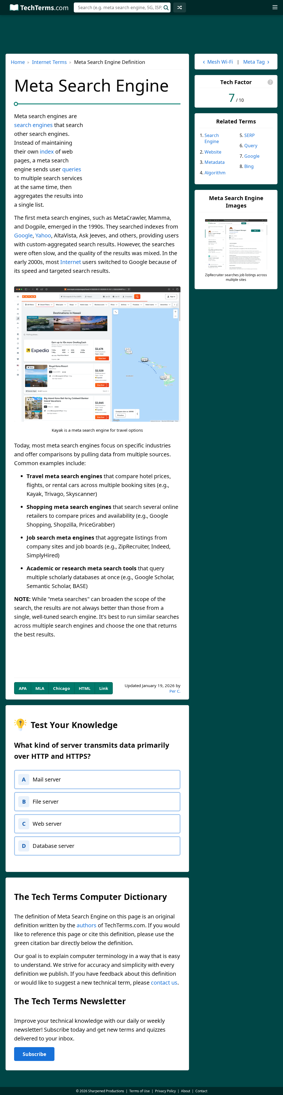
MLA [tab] (39, 688)
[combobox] (122, 7)
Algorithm (215, 173)
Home (18, 62)
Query (250, 146)
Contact (201, 1091)
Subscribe (34, 1054)
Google (23, 235)
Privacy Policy (165, 1091)
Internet (70, 262)
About (185, 1091)
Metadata (215, 162)
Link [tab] (103, 688)
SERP (249, 135)
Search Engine (212, 138)
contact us (164, 982)
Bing (249, 166)
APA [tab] (23, 688)
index (47, 151)
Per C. (174, 691)
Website (213, 152)
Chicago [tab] (61, 688)
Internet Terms (49, 62)
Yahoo (43, 235)
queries (71, 169)
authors (86, 925)
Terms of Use (139, 1091)
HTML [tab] (84, 688)
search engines (33, 125)
